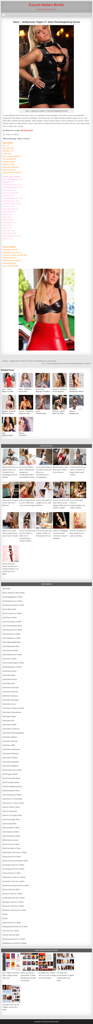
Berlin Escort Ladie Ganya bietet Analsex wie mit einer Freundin (10, 533)
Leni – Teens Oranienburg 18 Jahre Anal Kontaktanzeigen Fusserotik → (67, 363)
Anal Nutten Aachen (9, 671)
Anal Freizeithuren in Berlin (12, 622)
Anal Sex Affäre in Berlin (11, 807)
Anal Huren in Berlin (9, 659)
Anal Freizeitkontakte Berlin (12, 626)
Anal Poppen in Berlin (10, 774)
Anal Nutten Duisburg (10, 696)
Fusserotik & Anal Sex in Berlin (13, 881)
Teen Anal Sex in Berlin (11, 931)
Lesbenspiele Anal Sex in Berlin (14, 898)
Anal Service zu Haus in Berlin (13, 803)
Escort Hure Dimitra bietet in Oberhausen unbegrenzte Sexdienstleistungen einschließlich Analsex (27, 472)
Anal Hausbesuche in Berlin (12, 630)
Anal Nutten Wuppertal (10, 766)
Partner (5, 914)
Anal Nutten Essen (9, 704)
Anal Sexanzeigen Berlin (11, 819)
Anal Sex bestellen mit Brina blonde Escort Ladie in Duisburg (78, 533)
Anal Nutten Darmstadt (11, 687)
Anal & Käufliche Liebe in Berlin (14, 593)
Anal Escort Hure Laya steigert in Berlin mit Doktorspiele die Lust (44, 533)
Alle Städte (6, 589)
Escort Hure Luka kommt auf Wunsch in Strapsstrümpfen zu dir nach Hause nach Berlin (11, 569)
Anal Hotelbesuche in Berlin (12, 655)
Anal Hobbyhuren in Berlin (12, 638)
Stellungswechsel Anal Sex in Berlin (15, 927)
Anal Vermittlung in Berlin (11, 836)
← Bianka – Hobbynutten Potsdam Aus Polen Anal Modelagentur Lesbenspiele (28, 361)
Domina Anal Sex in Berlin (12, 857)
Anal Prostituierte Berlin (11, 782)
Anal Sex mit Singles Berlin (12, 815)
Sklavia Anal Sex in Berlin (12, 923)
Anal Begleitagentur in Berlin (12, 597)
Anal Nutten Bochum (10, 679)
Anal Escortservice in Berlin (12, 613)
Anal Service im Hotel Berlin (12, 799)
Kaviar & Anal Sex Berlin (11, 889)
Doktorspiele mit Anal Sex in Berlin (15, 852)
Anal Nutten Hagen (9, 716)
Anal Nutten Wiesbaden (11, 762)
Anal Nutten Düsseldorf (11, 700)
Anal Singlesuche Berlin (11, 832)
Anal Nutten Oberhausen (11, 749)
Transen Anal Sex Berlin (11, 935)
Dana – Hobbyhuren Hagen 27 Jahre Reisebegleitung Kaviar (46, 21)
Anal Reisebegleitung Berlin (12, 786)
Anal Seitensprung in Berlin (12, 795)
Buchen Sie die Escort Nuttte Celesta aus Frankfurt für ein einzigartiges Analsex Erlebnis (10, 472)
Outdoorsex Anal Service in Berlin (14, 910)
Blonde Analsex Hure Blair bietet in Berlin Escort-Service (60, 469)
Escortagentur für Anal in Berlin (13, 869)
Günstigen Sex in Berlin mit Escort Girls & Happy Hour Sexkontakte (47, 975)
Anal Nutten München (10, 741)
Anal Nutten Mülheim (10, 737)
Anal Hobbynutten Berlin (11, 646)
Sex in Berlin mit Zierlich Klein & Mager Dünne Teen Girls (11, 975)
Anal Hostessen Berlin (10, 650)
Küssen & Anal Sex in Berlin (12, 894)
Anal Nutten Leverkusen (11, 729)
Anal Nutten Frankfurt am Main (13, 708)
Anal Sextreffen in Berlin (11, 828)
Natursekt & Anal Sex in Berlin (13, 906)
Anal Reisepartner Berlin (11, 791)
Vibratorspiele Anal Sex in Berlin (14, 939)
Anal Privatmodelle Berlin (11, 778)
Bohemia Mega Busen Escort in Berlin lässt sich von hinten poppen (27, 502)
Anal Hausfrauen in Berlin (11, 634)
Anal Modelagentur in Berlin (12, 667)
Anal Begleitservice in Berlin (12, 601)
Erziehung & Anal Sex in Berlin (13, 865)
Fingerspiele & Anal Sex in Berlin (14, 877)
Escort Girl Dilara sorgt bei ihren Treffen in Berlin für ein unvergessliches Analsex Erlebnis (27, 536)
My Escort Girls (27, 130)
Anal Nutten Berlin (9, 675)
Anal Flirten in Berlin (10, 617)
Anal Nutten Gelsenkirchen (12, 712)
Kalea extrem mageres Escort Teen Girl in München (10, 502)
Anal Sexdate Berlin (9, 824)
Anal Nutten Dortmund (10, 692)
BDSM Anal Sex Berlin (10, 840)
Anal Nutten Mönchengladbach (13, 733)
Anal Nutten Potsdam (10, 758)
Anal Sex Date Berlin (10, 811)
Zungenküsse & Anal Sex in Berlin (15, 943)
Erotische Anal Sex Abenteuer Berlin (15, 861)
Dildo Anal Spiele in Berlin (12, 848)
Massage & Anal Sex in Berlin (13, 902)
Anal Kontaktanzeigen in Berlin (13, 663)
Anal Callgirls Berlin (9, 609)
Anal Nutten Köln (8, 721)
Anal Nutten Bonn (9, 683)
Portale (5, 918)
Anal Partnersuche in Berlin (12, 770)
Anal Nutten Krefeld (9, 725)
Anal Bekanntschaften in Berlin (13, 605)
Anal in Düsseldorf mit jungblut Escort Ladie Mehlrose (44, 502)
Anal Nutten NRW (9, 745)
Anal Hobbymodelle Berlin (12, 642)
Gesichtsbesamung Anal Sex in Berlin (16, 885)
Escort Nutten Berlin (46, 5)
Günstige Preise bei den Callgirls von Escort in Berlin (11, 1007)
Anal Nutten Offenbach (11, 753)
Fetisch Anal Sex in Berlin (12, 873)
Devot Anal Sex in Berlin (11, 844)
